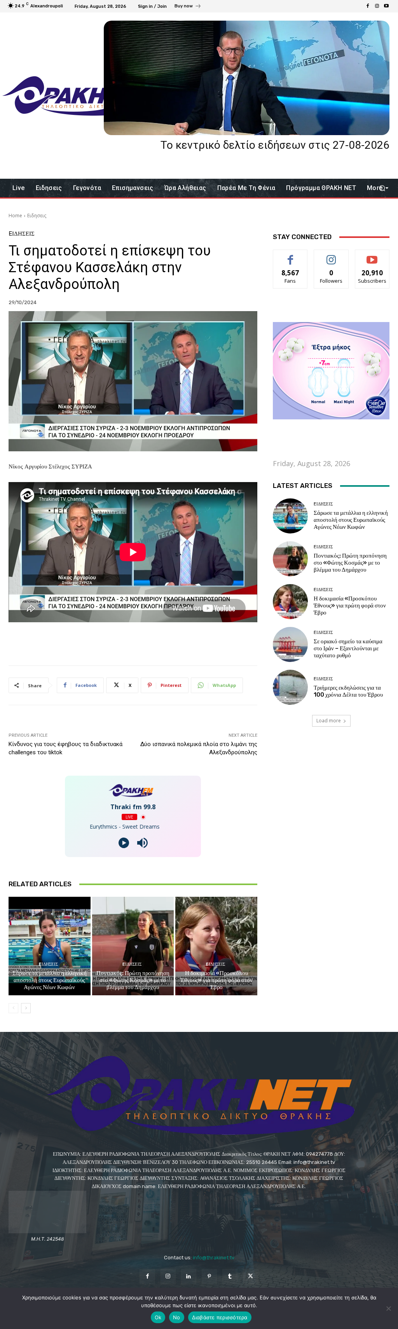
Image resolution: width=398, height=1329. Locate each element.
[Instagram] (377, 6)
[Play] (123, 842)
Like (290, 256)
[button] (382, 188)
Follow (331, 256)
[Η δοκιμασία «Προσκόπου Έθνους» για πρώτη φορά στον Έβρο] (216, 946)
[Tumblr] (229, 1276)
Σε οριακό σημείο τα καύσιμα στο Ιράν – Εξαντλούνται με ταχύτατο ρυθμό (348, 648)
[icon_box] (188, 7)
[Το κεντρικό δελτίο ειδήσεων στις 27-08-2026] (246, 78)
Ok (158, 1317)
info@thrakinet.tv (213, 1257)
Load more (328, 720)
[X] (250, 1276)
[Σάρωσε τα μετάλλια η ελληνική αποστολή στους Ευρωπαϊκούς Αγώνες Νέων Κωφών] (50, 946)
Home (15, 215)
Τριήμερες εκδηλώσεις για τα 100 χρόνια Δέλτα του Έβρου (348, 691)
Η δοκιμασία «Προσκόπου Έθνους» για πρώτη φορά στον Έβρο (216, 980)
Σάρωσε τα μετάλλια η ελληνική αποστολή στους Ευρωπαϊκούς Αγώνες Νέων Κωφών (49, 980)
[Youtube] (386, 6)
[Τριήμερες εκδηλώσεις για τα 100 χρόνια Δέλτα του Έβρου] (290, 687)
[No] (388, 1308)
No (176, 1317)
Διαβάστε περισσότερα (220, 1317)
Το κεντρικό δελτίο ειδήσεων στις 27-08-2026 (275, 145)
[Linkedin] (188, 1276)
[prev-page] (13, 1008)
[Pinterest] (209, 1276)
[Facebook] (367, 6)
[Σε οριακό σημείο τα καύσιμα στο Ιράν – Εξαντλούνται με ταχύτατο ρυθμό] (290, 644)
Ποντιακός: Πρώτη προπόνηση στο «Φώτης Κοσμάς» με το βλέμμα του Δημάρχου (132, 980)
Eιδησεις (36, 215)
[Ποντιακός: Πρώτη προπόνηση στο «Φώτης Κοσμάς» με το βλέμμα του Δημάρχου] (133, 946)
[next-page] (26, 1008)
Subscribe (372, 256)
